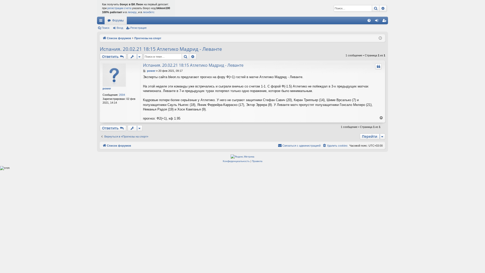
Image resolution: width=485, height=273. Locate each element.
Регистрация (138, 27)
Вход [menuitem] (377, 21)
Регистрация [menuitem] (385, 21)
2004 (122, 94)
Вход (120, 27)
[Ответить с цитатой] (378, 66)
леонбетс (149, 12)
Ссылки (102, 21)
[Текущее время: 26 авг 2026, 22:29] (380, 38)
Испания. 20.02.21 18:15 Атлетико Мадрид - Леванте (161, 49)
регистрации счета (119, 8)
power (107, 88)
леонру (132, 12)
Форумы (118, 20)
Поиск (105, 27)
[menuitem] (369, 20)
